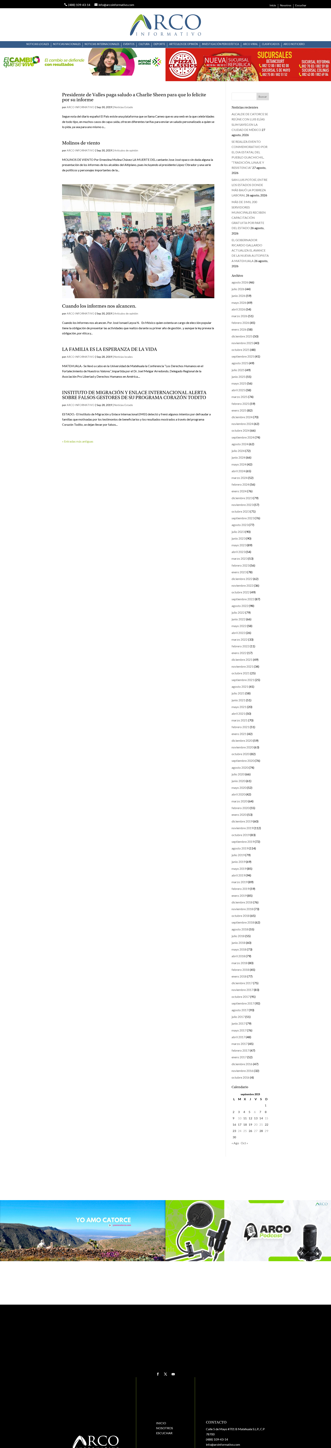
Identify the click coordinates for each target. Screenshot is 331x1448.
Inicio (273, 5)
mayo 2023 (239, 545)
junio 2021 (238, 700)
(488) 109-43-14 (217, 1439)
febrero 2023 (240, 565)
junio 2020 (238, 781)
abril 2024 (238, 471)
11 (245, 1118)
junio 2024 (238, 457)
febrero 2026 (240, 322)
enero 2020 (239, 814)
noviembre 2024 (242, 423)
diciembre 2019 (242, 821)
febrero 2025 (240, 403)
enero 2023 (239, 572)
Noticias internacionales (102, 44)
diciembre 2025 (242, 336)
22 (266, 1124)
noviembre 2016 (242, 1070)
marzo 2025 (239, 397)
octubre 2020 (241, 754)
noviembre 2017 (242, 989)
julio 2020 (238, 774)
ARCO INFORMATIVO (80, 107)
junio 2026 (238, 295)
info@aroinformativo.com (223, 1444)
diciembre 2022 (242, 579)
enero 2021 (239, 734)
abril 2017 (238, 1037)
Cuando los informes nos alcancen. (99, 306)
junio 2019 (238, 861)
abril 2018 (238, 956)
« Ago (235, 1143)
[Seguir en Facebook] (158, 1374)
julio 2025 (238, 370)
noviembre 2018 (242, 909)
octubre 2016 (241, 1077)
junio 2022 (238, 619)
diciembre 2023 (242, 498)
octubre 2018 (241, 915)
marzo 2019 (239, 882)
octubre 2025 (241, 349)
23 (234, 1131)
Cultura (144, 44)
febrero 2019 (240, 888)
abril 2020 (238, 794)
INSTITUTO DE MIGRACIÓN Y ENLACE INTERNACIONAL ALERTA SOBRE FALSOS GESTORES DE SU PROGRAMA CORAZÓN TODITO (134, 395)
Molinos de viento (81, 143)
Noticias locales (37, 44)
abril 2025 (238, 390)
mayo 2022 (239, 626)
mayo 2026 (239, 302)
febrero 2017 (240, 1050)
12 (250, 1118)
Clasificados (270, 44)
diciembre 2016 (242, 1064)
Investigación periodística (220, 44)
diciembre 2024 (242, 417)
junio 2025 (238, 376)
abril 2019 (238, 875)
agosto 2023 (240, 525)
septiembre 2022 (243, 599)
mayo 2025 (239, 383)
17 (239, 1124)
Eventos (128, 44)
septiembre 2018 (243, 922)
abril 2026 (238, 309)
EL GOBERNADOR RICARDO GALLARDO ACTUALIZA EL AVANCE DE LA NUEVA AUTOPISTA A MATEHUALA (250, 250)
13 (255, 1118)
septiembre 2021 (243, 680)
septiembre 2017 (243, 1003)
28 (261, 1131)
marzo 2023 (239, 558)
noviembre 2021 (242, 666)
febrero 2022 (240, 646)
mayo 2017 (239, 1030)
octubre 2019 (241, 835)
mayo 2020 (239, 787)
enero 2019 (239, 895)
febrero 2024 (240, 484)
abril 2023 (238, 552)
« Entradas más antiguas (77, 441)
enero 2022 (239, 653)
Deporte (159, 44)
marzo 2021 (239, 720)
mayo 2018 (239, 949)
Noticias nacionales (67, 44)
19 (250, 1124)
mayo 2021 (239, 707)
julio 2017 (238, 1016)
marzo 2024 (239, 477)
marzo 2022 (239, 639)
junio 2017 (238, 1023)
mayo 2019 (239, 868)
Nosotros (285, 5)
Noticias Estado (123, 107)
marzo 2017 (239, 1043)
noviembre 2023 (242, 504)
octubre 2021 (241, 673)
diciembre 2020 (242, 740)
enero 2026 (239, 329)
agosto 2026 (240, 282)
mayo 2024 (239, 464)
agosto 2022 (240, 606)
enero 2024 (239, 491)
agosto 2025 (240, 363)
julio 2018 (238, 936)
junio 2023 (238, 538)
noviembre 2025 (242, 343)
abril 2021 (238, 713)
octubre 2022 (241, 592)
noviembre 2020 (242, 747)
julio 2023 (238, 531)
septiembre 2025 (243, 356)
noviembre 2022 (242, 585)
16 (234, 1124)
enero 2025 (239, 410)
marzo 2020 (239, 801)
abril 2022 (238, 633)
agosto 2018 (240, 929)
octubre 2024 (241, 430)
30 (234, 1137)
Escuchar (300, 5)
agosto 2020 (240, 767)
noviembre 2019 (242, 828)
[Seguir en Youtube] (173, 1374)
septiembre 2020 (243, 760)
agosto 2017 (240, 1010)
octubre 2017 (241, 996)
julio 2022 (238, 612)
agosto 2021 (240, 686)
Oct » (244, 1143)
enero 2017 (239, 1057)
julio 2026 (238, 289)
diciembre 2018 (242, 902)
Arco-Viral (250, 44)
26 (250, 1131)
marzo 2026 (239, 316)
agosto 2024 (240, 444)
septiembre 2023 (243, 518)
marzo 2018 (239, 963)
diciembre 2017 (242, 983)
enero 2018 (239, 976)
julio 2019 (238, 855)
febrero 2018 (240, 969)
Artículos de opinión (183, 44)
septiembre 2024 (243, 437)
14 (261, 1118)
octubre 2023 (241, 511)
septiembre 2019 (243, 841)
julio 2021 (238, 693)
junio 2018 (238, 942)
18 (245, 1124)
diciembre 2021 (242, 659)
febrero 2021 (240, 727)
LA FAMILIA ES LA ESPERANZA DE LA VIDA (109, 349)
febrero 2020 (240, 808)
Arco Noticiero (294, 44)
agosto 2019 (240, 848)
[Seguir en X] (165, 1374)
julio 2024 (238, 450)
